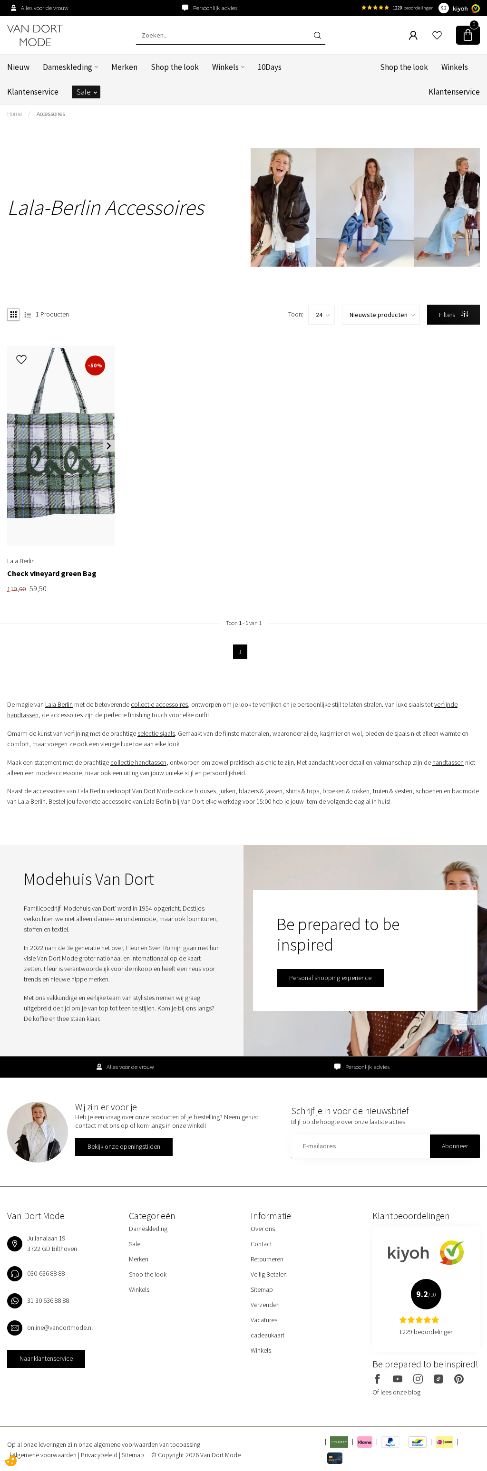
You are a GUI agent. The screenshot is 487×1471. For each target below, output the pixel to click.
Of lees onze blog (396, 1392)
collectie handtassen (138, 762)
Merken (124, 67)
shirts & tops (302, 791)
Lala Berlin (59, 704)
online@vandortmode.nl (60, 1327)
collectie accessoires (159, 704)
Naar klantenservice (46, 1358)
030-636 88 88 (46, 1273)
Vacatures (264, 1320)
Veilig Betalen (269, 1274)
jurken (227, 791)
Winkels (225, 67)
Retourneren (267, 1259)
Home (14, 114)
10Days (270, 67)
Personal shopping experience (330, 977)
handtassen (448, 762)
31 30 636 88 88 (48, 1300)
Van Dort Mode (152, 791)
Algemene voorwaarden (45, 1455)
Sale (84, 92)
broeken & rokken (346, 791)
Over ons (263, 1228)
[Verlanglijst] (437, 35)
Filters (448, 314)
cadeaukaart (267, 1335)
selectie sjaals (156, 733)
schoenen (429, 791)
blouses (205, 791)
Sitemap (262, 1289)
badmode (465, 791)
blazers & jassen (260, 791)
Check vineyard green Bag (52, 573)
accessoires (49, 791)
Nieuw (18, 67)
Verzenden (265, 1304)
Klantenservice (32, 92)
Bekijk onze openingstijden (124, 1146)
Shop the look (175, 67)
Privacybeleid (100, 1455)
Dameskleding (67, 67)
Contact (261, 1244)
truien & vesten (392, 791)
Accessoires (51, 114)
